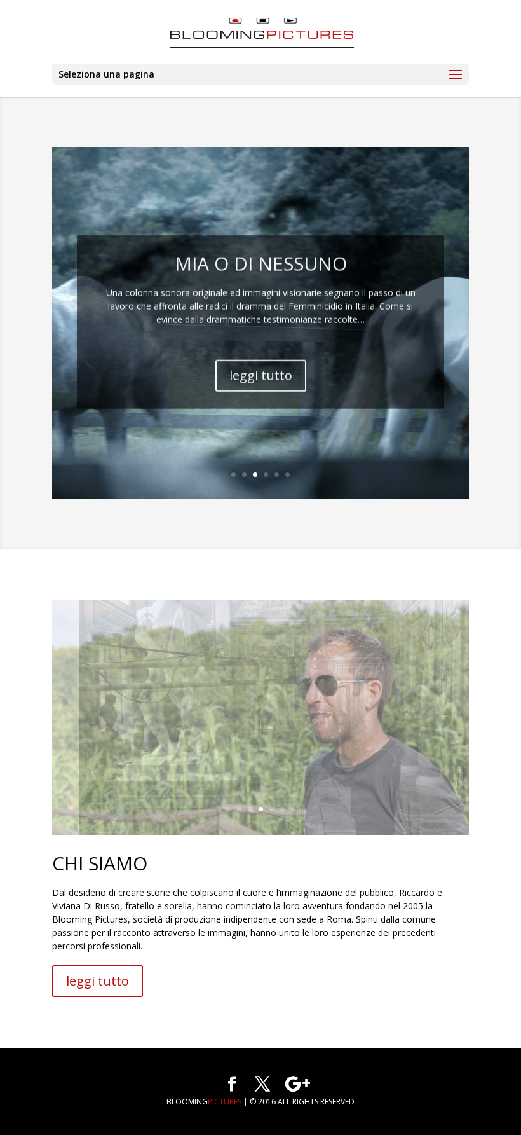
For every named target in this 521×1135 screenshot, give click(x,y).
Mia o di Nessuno (261, 261)
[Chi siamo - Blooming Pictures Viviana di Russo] (260, 831)
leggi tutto (260, 373)
